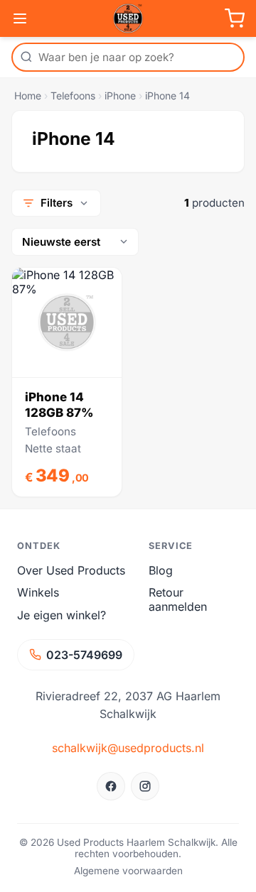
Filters (57, 203)
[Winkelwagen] (235, 18)
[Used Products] (128, 18)
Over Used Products (71, 570)
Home (27, 95)
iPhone (120, 95)
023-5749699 (84, 655)
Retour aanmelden (178, 599)
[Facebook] (111, 786)
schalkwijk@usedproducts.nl (128, 748)
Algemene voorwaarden (128, 870)
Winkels (38, 592)
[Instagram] (145, 786)
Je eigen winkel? (61, 615)
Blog (161, 570)
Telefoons (72, 95)
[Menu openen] (19, 18)
